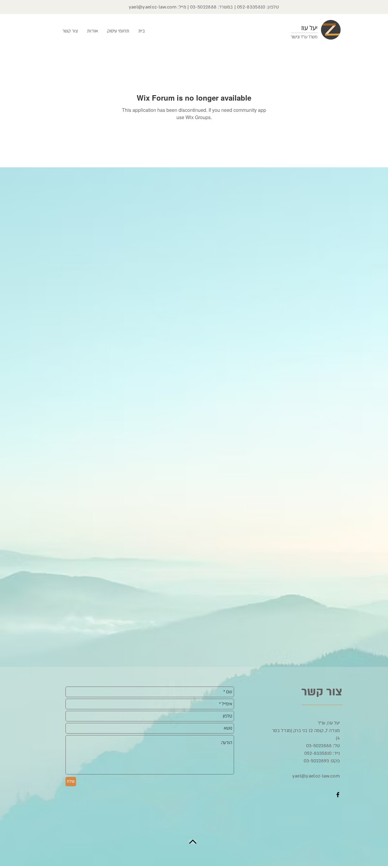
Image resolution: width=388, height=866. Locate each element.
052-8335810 (251, 7)
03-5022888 (203, 7)
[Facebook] (337, 794)
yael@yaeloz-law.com (152, 7)
